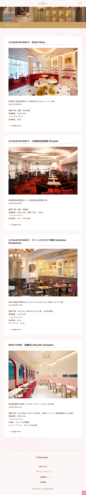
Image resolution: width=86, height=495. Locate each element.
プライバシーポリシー (43, 472)
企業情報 (43, 477)
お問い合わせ (43, 466)
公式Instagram (43, 457)
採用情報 (43, 482)
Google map (16, 125)
